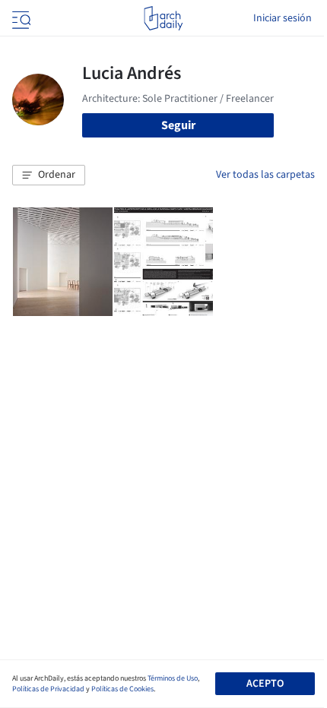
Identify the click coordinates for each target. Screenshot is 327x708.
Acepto (265, 683)
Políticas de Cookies (122, 689)
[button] (48, 175)
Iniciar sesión (282, 18)
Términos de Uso (173, 678)
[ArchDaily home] (163, 18)
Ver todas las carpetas (265, 174)
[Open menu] (19, 18)
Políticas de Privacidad (48, 689)
